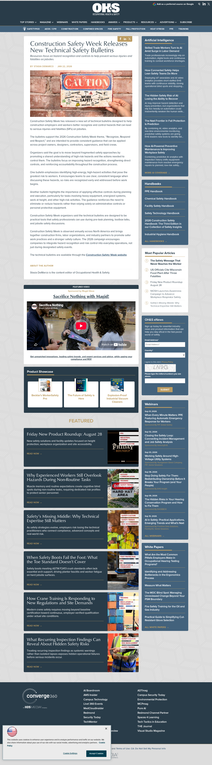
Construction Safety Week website (106, 255)
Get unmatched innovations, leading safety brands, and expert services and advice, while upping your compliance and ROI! (81, 358)
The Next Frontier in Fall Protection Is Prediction (165, 122)
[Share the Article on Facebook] (119, 39)
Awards (112, 22)
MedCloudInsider (93, 708)
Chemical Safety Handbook (161, 198)
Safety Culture (127, 444)
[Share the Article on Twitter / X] (129, 39)
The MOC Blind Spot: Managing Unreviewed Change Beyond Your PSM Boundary (165, 596)
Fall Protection (135, 29)
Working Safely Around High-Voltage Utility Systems (162, 457)
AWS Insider (90, 695)
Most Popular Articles (160, 253)
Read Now (33, 453)
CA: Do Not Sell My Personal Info (148, 748)
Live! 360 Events (93, 703)
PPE (171, 29)
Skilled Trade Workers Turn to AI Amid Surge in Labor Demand (163, 49)
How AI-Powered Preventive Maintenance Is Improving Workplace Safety (161, 149)
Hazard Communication (127, 476)
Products (129, 22)
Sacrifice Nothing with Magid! (81, 296)
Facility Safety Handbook (159, 206)
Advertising (167, 22)
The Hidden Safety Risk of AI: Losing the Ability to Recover (161, 97)
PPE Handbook (153, 191)
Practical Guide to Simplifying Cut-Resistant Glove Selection (164, 618)
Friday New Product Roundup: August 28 (64, 434)
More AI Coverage (156, 172)
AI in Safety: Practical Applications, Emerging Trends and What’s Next (165, 521)
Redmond (89, 712)
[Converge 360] (39, 696)
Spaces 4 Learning (148, 717)
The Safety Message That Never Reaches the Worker (165, 262)
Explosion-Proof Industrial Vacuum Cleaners (117, 399)
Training (183, 29)
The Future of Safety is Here (81, 397)
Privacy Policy (167, 362)
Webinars (62, 22)
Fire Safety (114, 29)
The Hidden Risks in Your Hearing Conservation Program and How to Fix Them (164, 503)
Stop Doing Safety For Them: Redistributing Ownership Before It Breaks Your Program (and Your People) (165, 480)
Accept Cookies (96, 753)
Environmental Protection (152, 699)
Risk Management (130, 524)
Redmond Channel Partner (153, 712)
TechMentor (90, 721)
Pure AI (142, 708)
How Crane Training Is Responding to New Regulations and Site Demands (61, 600)
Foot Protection (127, 557)
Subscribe (186, 22)
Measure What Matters (158, 585)
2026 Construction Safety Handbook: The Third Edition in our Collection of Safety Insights (163, 224)
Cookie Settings (70, 753)
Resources (147, 22)
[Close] (106, 728)
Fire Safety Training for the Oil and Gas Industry (165, 608)
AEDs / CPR (50, 29)
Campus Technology (95, 699)
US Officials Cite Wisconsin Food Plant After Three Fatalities (166, 273)
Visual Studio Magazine (151, 730)
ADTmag (143, 690)
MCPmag (143, 703)
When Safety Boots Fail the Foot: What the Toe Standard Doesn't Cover (62, 559)
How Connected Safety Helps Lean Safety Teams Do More (162, 72)
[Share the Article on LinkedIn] (124, 39)
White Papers (79, 22)
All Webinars (153, 535)
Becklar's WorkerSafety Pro (45, 397)
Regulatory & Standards (126, 566)
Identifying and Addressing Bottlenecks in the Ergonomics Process (162, 575)
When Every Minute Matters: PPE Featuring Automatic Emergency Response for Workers (164, 418)
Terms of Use (123, 748)
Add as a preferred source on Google (175, 4)
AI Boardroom (91, 690)
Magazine (45, 22)
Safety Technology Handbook (162, 213)
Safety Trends (126, 485)
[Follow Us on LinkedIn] (204, 3)
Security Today (92, 717)
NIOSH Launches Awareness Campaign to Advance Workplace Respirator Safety (165, 294)
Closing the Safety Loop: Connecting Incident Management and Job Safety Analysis (164, 439)
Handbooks (98, 22)
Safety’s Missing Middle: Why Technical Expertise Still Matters (63, 518)
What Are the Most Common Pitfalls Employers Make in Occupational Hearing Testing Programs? (162, 559)
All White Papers (155, 627)
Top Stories (27, 22)
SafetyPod (33, 29)
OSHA (122, 608)
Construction (69, 29)
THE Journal (145, 726)
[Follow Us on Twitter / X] (208, 4)
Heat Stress (157, 29)
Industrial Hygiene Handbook (162, 234)
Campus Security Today (151, 695)
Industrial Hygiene (125, 439)
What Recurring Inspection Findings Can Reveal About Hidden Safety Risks (63, 641)
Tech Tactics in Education (152, 721)
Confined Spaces (93, 29)
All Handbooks (154, 241)
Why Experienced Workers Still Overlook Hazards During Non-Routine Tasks (64, 477)
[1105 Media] (35, 707)
